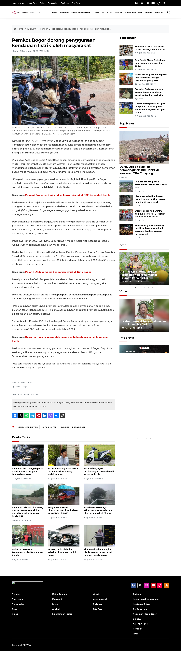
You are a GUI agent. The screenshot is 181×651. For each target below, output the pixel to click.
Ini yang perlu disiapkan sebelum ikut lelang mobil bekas (62, 552)
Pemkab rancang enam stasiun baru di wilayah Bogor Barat (151, 184)
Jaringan (137, 594)
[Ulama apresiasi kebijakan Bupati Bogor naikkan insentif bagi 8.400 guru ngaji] (126, 200)
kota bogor (79, 427)
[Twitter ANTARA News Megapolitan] (141, 3)
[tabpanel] (144, 268)
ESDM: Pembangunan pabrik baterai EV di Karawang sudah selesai (63, 471)
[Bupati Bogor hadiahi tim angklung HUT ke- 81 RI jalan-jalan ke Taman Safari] (126, 215)
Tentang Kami (140, 609)
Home (54, 12)
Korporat (137, 629)
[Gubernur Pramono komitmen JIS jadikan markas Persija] (28, 535)
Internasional (100, 599)
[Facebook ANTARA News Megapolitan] (136, 3)
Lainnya (159, 12)
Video (123, 291)
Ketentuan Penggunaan (146, 599)
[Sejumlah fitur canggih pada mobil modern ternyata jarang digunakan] (28, 455)
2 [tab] (140, 287)
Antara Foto (32, 3)
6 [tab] (146, 334)
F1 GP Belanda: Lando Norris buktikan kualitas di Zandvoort (144, 426)
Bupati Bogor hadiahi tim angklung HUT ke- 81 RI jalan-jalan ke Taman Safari (150, 214)
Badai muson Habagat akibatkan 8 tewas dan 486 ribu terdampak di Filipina (98, 510)
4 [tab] (148, 287)
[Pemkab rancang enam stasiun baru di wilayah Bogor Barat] (126, 185)
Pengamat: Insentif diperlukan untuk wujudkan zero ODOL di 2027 (63, 510)
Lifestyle (99, 12)
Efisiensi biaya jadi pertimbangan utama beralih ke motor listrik (99, 471)
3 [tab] (144, 287)
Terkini (42, 3)
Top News (65, 3)
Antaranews (18, 3)
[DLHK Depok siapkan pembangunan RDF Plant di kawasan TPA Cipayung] (144, 147)
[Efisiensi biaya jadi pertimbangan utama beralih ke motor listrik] (99, 455)
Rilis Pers (76, 3)
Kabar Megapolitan (80, 12)
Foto (123, 245)
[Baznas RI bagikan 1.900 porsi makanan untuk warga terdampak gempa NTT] (126, 78)
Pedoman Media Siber (145, 614)
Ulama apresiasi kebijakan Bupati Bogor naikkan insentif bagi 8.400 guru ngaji (151, 199)
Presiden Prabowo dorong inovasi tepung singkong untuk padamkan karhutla (149, 92)
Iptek (109, 12)
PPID (135, 633)
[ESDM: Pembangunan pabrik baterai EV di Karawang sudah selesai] (63, 455)
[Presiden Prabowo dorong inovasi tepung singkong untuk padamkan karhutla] (126, 93)
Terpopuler (53, 3)
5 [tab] (152, 287)
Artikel (118, 12)
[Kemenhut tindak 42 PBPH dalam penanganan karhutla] (126, 50)
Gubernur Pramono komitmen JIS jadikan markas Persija (27, 552)
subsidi (65, 427)
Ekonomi (31, 29)
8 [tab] (154, 334)
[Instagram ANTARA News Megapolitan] (147, 3)
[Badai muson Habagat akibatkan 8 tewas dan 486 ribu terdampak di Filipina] (99, 493)
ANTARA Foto (140, 624)
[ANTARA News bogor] (26, 12)
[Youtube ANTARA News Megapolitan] (153, 3)
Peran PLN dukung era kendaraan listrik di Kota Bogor (58, 272)
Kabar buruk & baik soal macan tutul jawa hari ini (144, 322)
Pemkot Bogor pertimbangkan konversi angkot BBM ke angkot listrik (67, 195)
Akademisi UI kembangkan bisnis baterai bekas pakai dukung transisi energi (98, 552)
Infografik (126, 337)
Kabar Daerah (59, 594)
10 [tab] (163, 334)
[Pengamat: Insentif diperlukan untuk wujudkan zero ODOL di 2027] (63, 493)
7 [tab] (150, 334)
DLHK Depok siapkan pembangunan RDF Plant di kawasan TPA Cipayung (139, 170)
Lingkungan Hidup (133, 12)
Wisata (148, 12)
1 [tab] (135, 287)
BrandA (137, 619)
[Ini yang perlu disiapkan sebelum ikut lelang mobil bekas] (63, 535)
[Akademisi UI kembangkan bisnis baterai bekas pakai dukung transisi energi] (99, 535)
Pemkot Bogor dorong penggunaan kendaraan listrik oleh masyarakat (75, 29)
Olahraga (97, 604)
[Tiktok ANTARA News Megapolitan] (159, 3)
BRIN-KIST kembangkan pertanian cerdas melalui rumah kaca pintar (140, 275)
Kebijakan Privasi (142, 604)
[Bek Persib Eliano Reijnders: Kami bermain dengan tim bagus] (126, 64)
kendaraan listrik (28, 427)
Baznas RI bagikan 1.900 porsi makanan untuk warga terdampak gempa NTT (151, 77)
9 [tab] (159, 334)
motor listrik (49, 427)
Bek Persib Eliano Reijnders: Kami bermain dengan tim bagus (150, 63)
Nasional (64, 12)
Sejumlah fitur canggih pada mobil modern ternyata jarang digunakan (27, 471)
